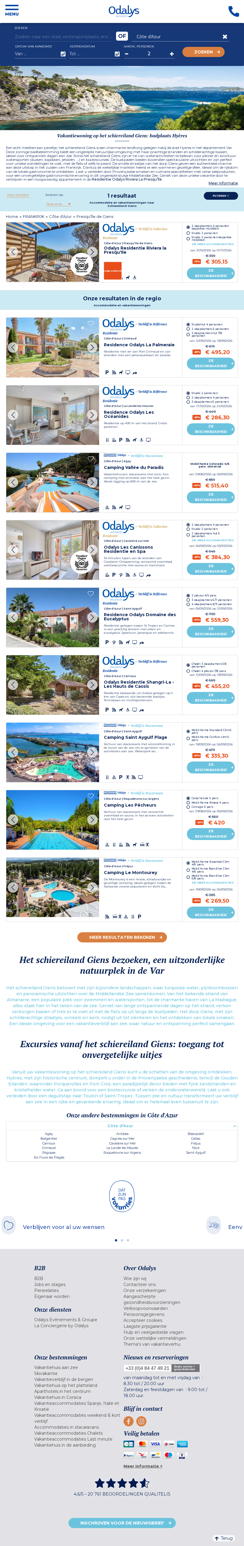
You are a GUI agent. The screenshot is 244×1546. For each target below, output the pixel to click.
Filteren (220, 195)
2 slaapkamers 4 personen (210, 397)
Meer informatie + (142, 1466)
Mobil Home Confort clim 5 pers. (210, 738)
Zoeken (203, 52)
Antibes (122, 1134)
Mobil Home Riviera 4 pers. (210, 802)
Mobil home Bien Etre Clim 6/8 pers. (210, 877)
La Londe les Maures (122, 1148)
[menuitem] (77, 1279)
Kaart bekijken (18, 195)
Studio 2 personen (205, 232)
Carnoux (48, 1143)
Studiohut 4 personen (207, 324)
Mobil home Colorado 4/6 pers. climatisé (210, 465)
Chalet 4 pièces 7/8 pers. (209, 671)
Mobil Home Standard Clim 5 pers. (212, 731)
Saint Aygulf (196, 1152)
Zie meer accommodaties (213, 244)
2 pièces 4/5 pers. (204, 595)
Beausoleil (196, 1134)
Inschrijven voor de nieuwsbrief (122, 1523)
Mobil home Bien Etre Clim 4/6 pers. (210, 870)
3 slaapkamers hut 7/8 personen (207, 334)
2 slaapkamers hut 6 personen (206, 535)
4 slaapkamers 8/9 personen (212, 604)
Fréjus (196, 1143)
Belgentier (48, 1138)
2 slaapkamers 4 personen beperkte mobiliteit (210, 227)
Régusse (48, 1152)
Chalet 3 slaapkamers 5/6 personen (209, 665)
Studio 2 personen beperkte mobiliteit (212, 238)
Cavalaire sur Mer (122, 1143)
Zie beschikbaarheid (211, 273)
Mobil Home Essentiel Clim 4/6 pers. (210, 863)
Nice (195, 1148)
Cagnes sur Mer (122, 1138)
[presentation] (13, 252)
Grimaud (49, 1148)
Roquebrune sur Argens (122, 1152)
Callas (195, 1138)
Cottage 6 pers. (203, 806)
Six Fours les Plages (49, 1157)
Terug (227, 1538)
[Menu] (12, 11)
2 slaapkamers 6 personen (210, 328)
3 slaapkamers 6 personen (210, 401)
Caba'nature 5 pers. (205, 797)
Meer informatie (223, 183)
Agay (49, 1134)
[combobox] (58, 204)
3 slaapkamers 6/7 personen (212, 600)
